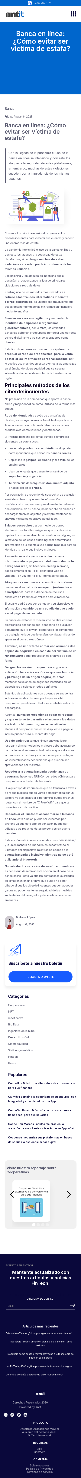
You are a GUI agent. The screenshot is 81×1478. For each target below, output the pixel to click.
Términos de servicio (40, 1471)
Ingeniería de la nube (21, 1031)
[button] (71, 14)
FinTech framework (40, 1435)
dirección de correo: (40, 1299)
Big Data (13, 1024)
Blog (39, 1448)
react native (15, 1018)
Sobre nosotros (39, 1465)
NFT (11, 1011)
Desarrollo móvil (18, 1037)
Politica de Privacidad (39, 1468)
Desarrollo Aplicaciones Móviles (40, 1428)
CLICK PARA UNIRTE (41, 976)
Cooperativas (16, 1005)
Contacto (39, 1451)
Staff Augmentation (20, 1050)
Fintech (13, 1056)
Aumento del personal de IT (39, 1431)
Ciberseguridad (18, 1044)
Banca (12, 1063)
